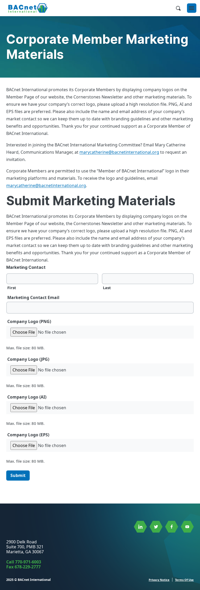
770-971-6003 (28, 562)
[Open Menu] (191, 8)
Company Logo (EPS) (28, 435)
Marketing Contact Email (33, 297)
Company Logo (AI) (26, 397)
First (11, 287)
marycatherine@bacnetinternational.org (119, 152)
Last (107, 287)
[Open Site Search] (178, 8)
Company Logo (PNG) (29, 321)
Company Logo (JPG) (28, 359)
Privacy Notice (159, 580)
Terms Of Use (184, 580)
